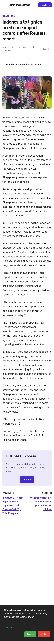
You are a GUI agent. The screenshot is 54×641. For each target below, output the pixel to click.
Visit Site (27, 479)
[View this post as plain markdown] (44, 49)
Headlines (45, 5)
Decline (44, 634)
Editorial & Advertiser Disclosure (25, 64)
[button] (4, 5)
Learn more (9, 627)
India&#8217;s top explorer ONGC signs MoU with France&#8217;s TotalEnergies (12, 505)
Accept (30, 634)
